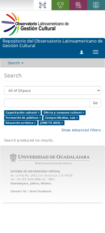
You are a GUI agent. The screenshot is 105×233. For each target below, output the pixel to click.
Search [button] (14, 62)
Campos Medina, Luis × (61, 117)
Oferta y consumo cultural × (64, 112)
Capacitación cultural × (22, 112)
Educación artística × (21, 123)
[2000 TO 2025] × (51, 123)
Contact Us (18, 191)
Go (95, 102)
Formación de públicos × (23, 117)
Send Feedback (41, 191)
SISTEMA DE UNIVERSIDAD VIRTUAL (35, 171)
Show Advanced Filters (81, 130)
